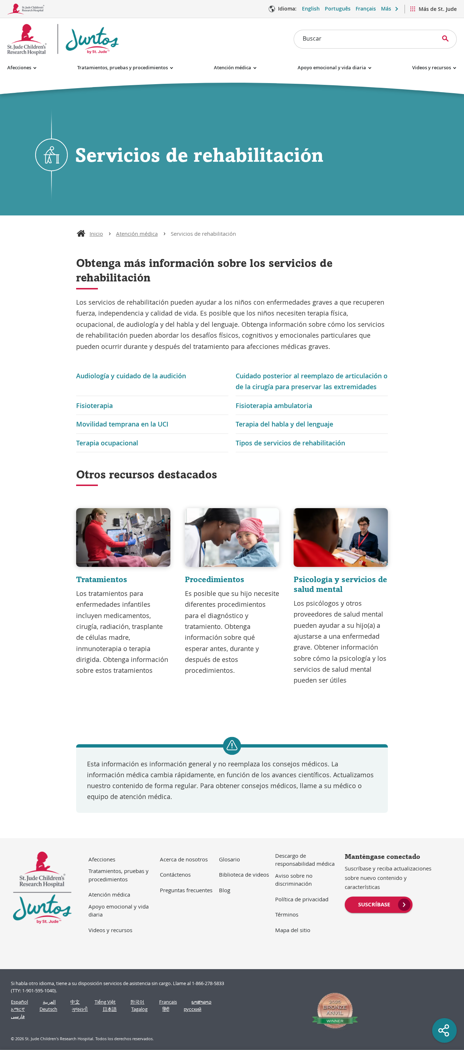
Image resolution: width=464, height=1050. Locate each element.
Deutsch (48, 1009)
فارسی (18, 1016)
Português (338, 8)
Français (366, 8)
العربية (49, 1002)
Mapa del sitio (292, 930)
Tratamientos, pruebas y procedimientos (122, 67)
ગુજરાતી (80, 1009)
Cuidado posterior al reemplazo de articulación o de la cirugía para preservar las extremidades (312, 381)
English (311, 8)
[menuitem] (379, 903)
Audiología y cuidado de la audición (131, 375)
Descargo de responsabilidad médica (305, 860)
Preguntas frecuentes (186, 890)
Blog (224, 890)
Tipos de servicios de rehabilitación (290, 442)
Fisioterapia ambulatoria (274, 405)
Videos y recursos (431, 67)
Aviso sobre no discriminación (293, 880)
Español (19, 1002)
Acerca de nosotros (184, 859)
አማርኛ (18, 1009)
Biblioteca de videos (244, 874)
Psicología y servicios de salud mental (340, 584)
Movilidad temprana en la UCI (122, 424)
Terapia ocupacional (107, 442)
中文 (75, 1002)
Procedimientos (214, 579)
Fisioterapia (94, 405)
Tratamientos (101, 579)
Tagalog (139, 1009)
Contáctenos (175, 874)
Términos (286, 914)
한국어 (137, 1002)
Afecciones (19, 67)
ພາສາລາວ (201, 1002)
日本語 (110, 1009)
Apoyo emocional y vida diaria (332, 67)
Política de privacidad (301, 899)
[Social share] (444, 1030)
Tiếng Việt (105, 1002)
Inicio (96, 233)
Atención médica (232, 67)
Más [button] (386, 8)
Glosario (229, 859)
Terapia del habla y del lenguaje (284, 424)
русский (192, 1009)
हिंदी (165, 1009)
